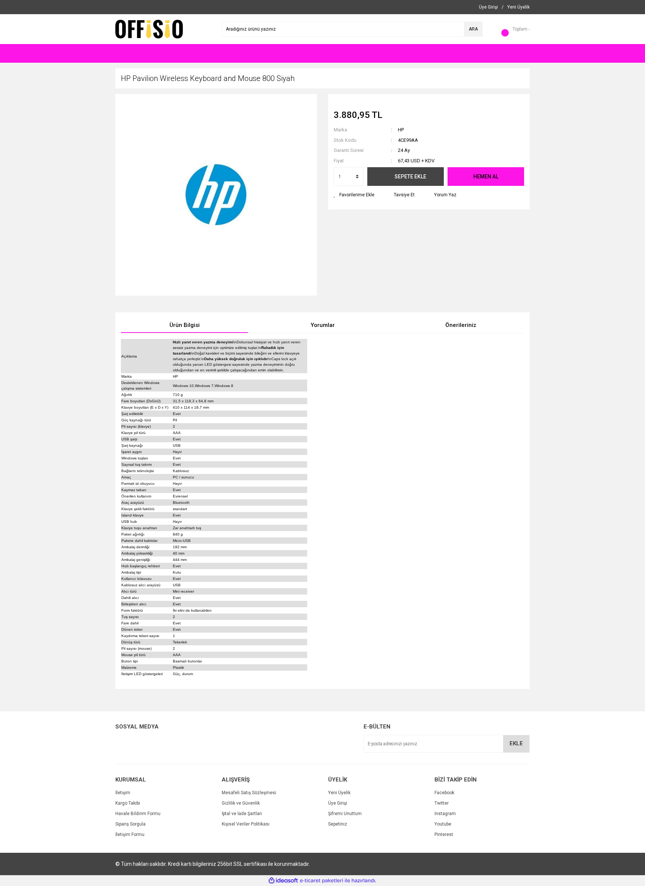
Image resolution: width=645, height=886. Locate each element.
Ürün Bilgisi (184, 325)
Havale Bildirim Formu (138, 813)
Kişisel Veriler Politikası (245, 824)
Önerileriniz (460, 325)
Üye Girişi (337, 803)
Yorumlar (323, 325)
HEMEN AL (485, 177)
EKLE (516, 743)
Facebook (444, 792)
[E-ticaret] (321, 880)
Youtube (442, 824)
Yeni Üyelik (339, 792)
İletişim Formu (129, 834)
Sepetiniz (337, 824)
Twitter (441, 803)
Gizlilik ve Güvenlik (241, 803)
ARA (473, 29)
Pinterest (443, 834)
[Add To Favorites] (354, 194)
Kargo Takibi (127, 803)
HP (401, 129)
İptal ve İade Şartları (242, 813)
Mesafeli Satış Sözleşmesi (249, 792)
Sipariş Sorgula (130, 824)
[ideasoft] (283, 880)
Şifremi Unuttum (345, 813)
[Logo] (149, 28)
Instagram (445, 813)
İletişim (122, 792)
